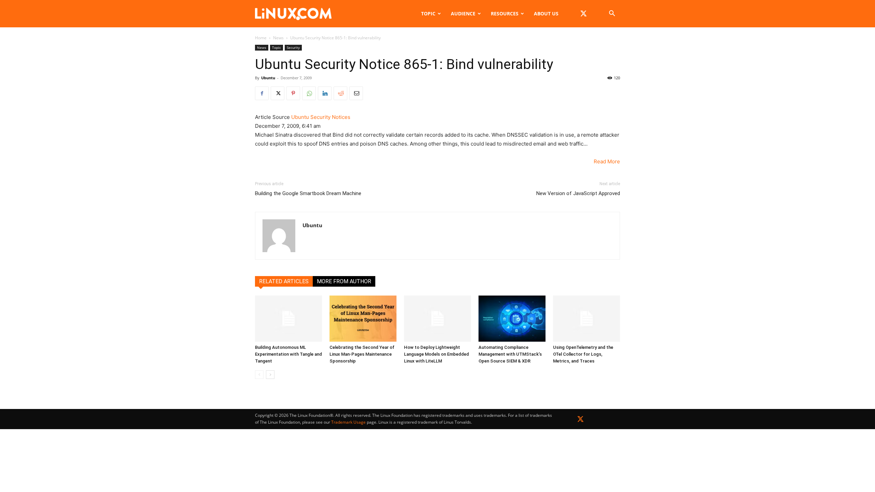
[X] (583, 13)
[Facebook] (262, 93)
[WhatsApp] (309, 93)
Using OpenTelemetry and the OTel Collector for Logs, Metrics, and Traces (583, 354)
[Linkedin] (325, 93)
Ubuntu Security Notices (320, 117)
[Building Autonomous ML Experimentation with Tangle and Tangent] (288, 319)
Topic (428, 13)
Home (261, 38)
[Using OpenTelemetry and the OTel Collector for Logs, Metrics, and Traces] (586, 319)
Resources (505, 13)
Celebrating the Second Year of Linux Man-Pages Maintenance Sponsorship (361, 354)
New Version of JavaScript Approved (578, 193)
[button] (612, 14)
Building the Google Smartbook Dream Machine (308, 193)
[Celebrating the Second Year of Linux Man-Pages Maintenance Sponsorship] (362, 319)
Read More (607, 161)
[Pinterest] (293, 93)
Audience (463, 13)
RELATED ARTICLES (284, 281)
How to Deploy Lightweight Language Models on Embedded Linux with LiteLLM (436, 354)
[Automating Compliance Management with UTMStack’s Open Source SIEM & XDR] (512, 319)
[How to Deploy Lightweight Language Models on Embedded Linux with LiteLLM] (437, 319)
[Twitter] (580, 420)
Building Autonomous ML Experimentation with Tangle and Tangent (288, 354)
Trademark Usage (348, 422)
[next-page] (270, 374)
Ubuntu (268, 77)
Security (293, 47)
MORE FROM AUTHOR (344, 281)
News (278, 38)
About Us (546, 13)
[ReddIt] (340, 93)
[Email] (356, 93)
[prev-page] (259, 374)
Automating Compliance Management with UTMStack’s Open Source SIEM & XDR (510, 354)
